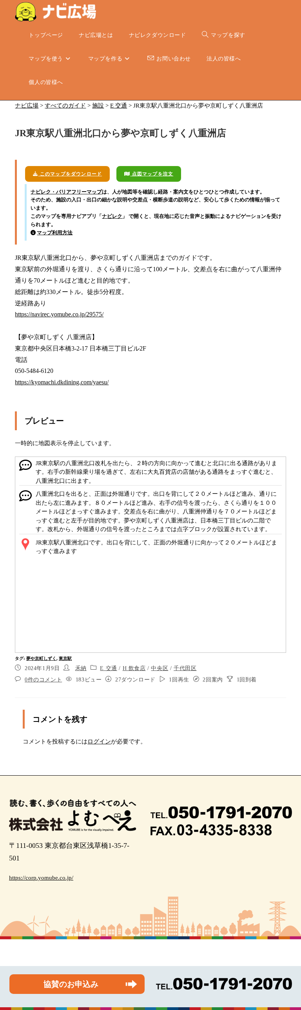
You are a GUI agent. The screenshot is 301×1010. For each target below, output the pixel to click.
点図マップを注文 (151, 174)
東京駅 (65, 658)
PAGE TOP (286, 973)
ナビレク (112, 216)
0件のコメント (43, 680)
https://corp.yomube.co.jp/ (41, 878)
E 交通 (108, 668)
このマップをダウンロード (70, 174)
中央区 (159, 668)
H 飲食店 (134, 668)
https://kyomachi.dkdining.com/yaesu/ (62, 382)
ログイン (99, 741)
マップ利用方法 (55, 233)
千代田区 (185, 668)
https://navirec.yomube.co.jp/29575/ (59, 314)
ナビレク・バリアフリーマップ (66, 192)
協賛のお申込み (71, 984)
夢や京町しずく (41, 658)
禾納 (81, 668)
